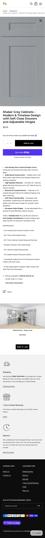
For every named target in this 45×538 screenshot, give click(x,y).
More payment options (22, 157)
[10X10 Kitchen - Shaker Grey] (22, 328)
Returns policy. (8, 452)
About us (6, 471)
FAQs (24, 487)
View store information (14, 283)
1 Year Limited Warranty (30, 483)
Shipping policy (27, 471)
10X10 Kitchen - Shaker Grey (22, 330)
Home (5, 11)
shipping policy (9, 386)
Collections (13, 11)
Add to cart (22, 347)
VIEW (5, 417)
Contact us (6, 475)
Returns (25, 475)
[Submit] (38, 505)
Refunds (25, 479)
